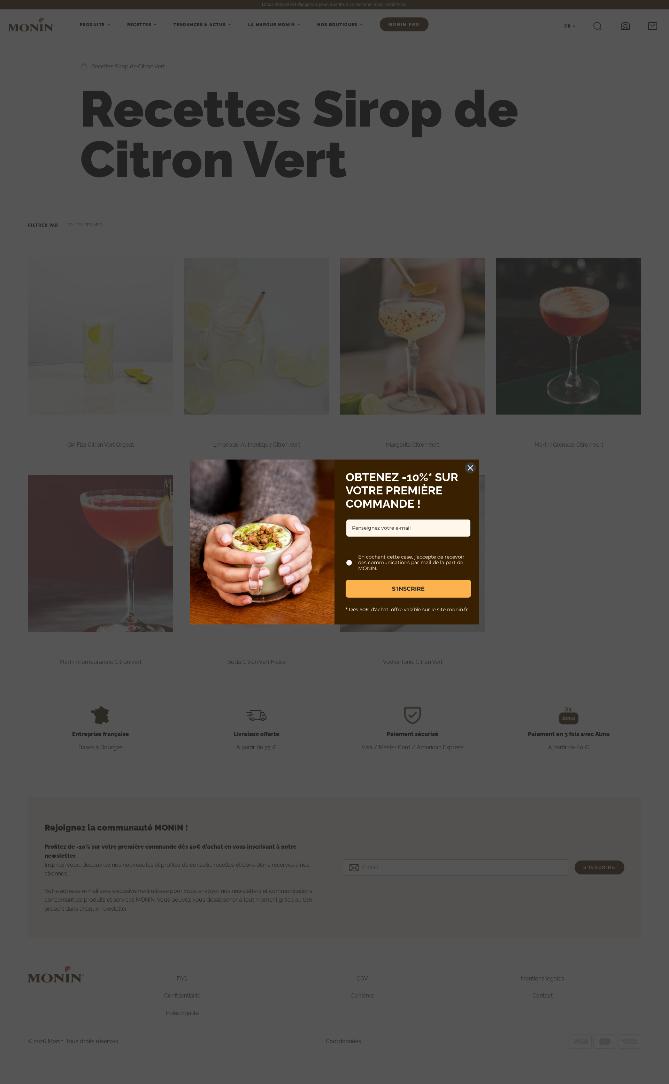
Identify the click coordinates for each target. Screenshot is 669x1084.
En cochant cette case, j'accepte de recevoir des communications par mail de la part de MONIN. (411, 562)
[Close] (470, 468)
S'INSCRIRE (408, 588)
